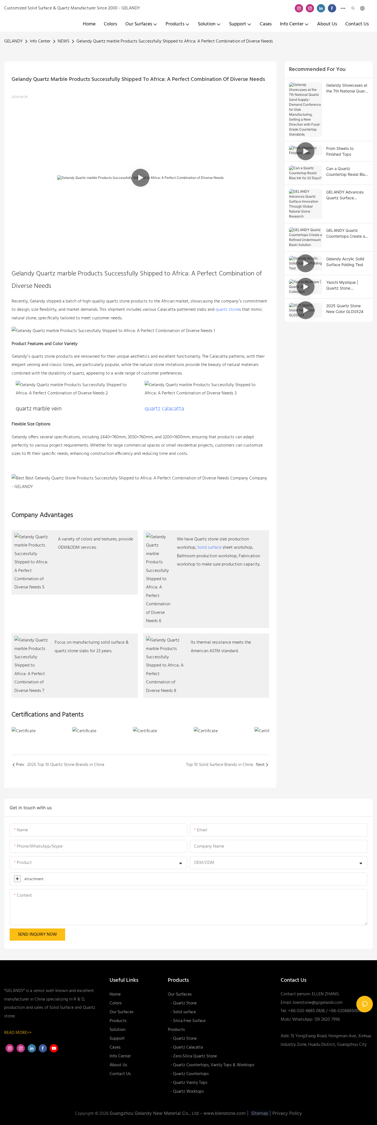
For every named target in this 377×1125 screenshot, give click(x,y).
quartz (112, 301)
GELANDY (13, 41)
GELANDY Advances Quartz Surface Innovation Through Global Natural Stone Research (344, 195)
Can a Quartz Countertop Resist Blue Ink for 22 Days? (346, 171)
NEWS (63, 41)
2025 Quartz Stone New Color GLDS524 (344, 308)
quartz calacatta (164, 408)
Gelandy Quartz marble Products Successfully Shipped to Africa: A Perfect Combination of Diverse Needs (174, 41)
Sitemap (260, 1113)
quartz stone (227, 309)
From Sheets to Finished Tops (340, 151)
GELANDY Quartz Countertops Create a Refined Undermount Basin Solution (345, 233)
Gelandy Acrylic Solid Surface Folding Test (345, 261)
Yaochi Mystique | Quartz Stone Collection (342, 285)
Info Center (40, 41)
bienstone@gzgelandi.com (318, 1002)
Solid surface (209, 547)
